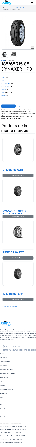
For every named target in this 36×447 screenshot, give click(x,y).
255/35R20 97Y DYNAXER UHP (13, 254)
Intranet (2, 412)
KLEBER (3, 60)
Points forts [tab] (26, 106)
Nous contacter (4, 377)
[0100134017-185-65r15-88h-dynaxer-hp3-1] (4, 54)
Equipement (3, 393)
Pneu (1, 381)
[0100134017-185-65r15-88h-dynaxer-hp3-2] (13, 54)
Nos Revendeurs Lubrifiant (7, 373)
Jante (1, 397)
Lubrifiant (2, 385)
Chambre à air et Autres (6, 389)
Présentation (3, 357)
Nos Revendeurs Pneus (6, 369)
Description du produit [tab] (8, 106)
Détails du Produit (18, 175)
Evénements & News (5, 361)
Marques (2, 401)
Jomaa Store (3, 409)
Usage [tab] (18, 106)
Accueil (2, 353)
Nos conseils (3, 365)
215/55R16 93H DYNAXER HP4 (13, 171)
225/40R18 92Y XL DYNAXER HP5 (15, 212)
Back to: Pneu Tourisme (10, 306)
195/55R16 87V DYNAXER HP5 (13, 295)
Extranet (2, 405)
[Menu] (32, 2)
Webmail (2, 416)
